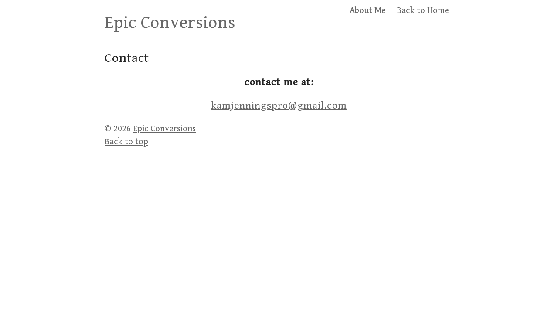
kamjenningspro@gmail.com (279, 105)
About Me (368, 11)
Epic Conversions (170, 23)
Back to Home (423, 11)
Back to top (126, 142)
